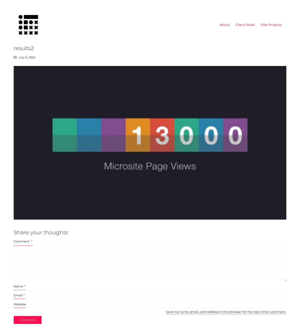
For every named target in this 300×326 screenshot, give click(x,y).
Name (19, 286)
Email (19, 295)
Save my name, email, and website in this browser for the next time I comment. (226, 312)
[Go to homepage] (28, 25)
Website (20, 304)
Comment (23, 241)
